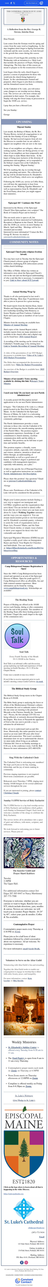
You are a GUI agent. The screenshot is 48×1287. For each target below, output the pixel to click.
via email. (39, 681)
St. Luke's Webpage (24, 1095)
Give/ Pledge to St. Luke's (24, 1100)
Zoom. (29, 1086)
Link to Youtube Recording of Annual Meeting (24, 346)
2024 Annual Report (28, 336)
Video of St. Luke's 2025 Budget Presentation (23, 356)
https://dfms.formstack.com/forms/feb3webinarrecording (24, 549)
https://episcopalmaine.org (13, 1193)
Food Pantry (18, 1058)
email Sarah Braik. (31, 948)
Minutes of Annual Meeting (15, 324)
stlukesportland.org (36, 1227)
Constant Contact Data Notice (33, 1275)
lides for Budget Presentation (29, 364)
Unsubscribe (10, 1275)
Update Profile (19, 1275)
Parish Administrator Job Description (20, 473)
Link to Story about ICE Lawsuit (24, 280)
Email (41, 1236)
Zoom (17, 931)
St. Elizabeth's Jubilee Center (22, 1047)
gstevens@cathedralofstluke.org (16, 236)
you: (7, 280)
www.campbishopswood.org (16, 588)
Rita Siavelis (18, 980)
